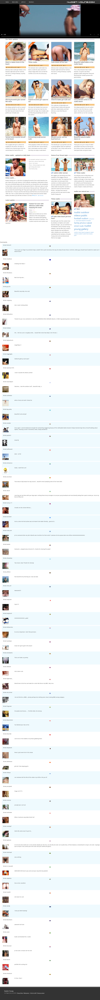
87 (65, 142)
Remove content (40, 993)
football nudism (81, 218)
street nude (79, 226)
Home (7, 2)
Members (31, 2)
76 (88, 104)
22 (19, 104)
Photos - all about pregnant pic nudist (37, 165)
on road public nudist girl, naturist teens (37, 159)
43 (65, 102)
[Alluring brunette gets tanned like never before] (15, 89)
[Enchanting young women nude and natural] (38, 126)
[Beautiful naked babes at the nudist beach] (84, 51)
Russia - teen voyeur (33, 163)
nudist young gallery (82, 227)
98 (19, 142)
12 (65, 65)
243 (43, 142)
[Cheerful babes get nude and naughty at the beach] (61, 89)
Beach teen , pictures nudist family (36, 161)
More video (15, 2)
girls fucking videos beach (34, 167)
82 (42, 104)
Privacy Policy (20, 993)
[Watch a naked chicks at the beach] (15, 51)
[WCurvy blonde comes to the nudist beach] (84, 89)
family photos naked (83, 223)
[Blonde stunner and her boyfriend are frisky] (61, 126)
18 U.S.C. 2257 (33, 993)
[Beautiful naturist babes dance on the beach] (84, 126)
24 (19, 67)
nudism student (78, 234)
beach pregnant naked (88, 232)
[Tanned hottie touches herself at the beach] (15, 126)
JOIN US (23, 2)
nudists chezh (78, 232)
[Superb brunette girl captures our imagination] (38, 89)
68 (88, 67)
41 (42, 65)
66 (88, 142)
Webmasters (26, 993)
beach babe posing (33, 168)
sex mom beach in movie (83, 220)
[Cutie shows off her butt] (61, 51)
